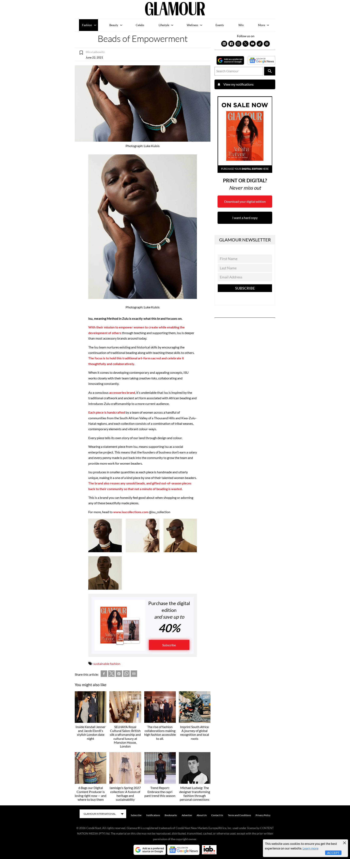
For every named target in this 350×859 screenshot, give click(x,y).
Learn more (310, 848)
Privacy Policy (263, 815)
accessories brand (122, 392)
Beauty (113, 25)
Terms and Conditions (239, 815)
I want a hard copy (245, 218)
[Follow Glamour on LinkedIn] (224, 44)
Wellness (192, 25)
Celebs (140, 25)
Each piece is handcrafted (106, 412)
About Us (202, 815)
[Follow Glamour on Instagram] (238, 44)
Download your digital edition (245, 201)
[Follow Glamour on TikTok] (260, 44)
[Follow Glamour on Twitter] (245, 44)
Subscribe (169, 645)
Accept (333, 853)
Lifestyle (164, 25)
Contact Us (217, 815)
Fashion (87, 25)
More (261, 25)
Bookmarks (171, 815)
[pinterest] (119, 674)
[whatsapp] (126, 674)
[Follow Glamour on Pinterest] (267, 44)
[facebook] (104, 674)
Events (220, 25)
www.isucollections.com (130, 512)
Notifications (153, 815)
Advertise (187, 815)
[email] (134, 674)
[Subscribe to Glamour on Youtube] (253, 44)
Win (241, 25)
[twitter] (111, 674)
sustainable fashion (106, 664)
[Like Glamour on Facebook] (231, 44)
